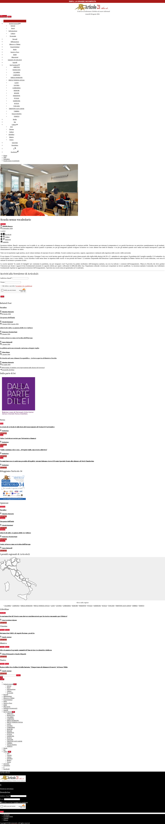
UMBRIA (16, 111)
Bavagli (15, 39)
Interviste (15, 143)
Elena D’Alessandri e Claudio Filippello (14, 654)
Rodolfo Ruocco (7, 226)
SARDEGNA (16, 101)
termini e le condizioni (24, 286)
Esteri (13, 28)
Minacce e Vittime (14, 44)
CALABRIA (16, 72)
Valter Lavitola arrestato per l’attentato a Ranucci (18, 438)
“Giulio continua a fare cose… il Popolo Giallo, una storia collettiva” (23, 450)
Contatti (5, 818)
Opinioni (3, 224)
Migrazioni (15, 57)
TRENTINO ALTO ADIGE (16, 109)
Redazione (5, 431)
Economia (13, 36)
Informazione (13, 31)
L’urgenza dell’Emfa (7, 318)
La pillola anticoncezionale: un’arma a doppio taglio (19, 348)
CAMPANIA (16, 75)
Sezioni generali (14, 24)
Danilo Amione (6, 637)
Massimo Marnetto (8, 312)
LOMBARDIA (17, 88)
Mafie (15, 49)
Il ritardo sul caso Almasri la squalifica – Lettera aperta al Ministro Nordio (28, 358)
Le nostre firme (8, 816)
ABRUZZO (16, 67)
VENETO (16, 116)
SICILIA (16, 103)
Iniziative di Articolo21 (15, 60)
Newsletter (15, 145)
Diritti (15, 55)
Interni (13, 26)
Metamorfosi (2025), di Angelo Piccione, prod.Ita (17, 633)
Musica (11, 137)
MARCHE (16, 90)
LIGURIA (16, 85)
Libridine (11, 134)
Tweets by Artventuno (6, 789)
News (1, 423)
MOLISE (16, 93)
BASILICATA (16, 70)
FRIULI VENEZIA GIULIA (16, 80)
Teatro (11, 140)
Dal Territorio (14, 65)
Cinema (11, 129)
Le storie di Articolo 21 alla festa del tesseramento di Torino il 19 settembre (27, 427)
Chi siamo (6, 815)
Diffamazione (15, 42)
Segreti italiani (14, 47)
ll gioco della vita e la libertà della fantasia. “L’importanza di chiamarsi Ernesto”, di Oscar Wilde (34, 667)
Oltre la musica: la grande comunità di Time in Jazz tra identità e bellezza (26, 650)
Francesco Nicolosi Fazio (9, 332)
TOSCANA (16, 106)
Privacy (5, 820)
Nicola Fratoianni (7, 322)
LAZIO (17, 83)
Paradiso (3, 308)
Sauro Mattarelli (7, 342)
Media (15, 119)
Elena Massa (6, 352)
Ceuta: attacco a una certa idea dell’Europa (16, 338)
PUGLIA (16, 98)
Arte (11, 127)
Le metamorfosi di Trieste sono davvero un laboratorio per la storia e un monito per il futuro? (33, 616)
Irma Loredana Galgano (9, 620)
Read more (3, 433)
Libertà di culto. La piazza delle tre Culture (16, 328)
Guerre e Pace (14, 52)
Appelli (15, 62)
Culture (13, 33)
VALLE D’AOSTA (16, 114)
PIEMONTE (16, 96)
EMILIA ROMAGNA (17, 77)
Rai (15, 122)
